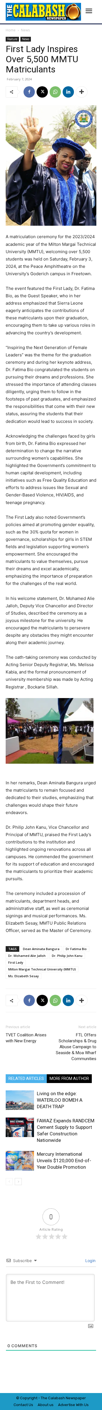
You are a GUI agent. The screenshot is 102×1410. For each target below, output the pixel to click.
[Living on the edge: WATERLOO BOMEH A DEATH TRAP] (20, 1100)
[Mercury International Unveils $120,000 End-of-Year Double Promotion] (20, 1160)
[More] (82, 92)
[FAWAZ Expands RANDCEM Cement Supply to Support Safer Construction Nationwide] (20, 1127)
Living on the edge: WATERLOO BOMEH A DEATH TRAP (59, 1100)
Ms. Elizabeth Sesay (23, 976)
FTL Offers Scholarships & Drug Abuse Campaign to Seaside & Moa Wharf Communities (76, 1046)
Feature (12, 39)
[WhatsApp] (55, 92)
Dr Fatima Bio (76, 949)
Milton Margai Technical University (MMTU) (42, 969)
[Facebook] (29, 92)
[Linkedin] (68, 92)
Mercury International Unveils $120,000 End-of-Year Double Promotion (64, 1160)
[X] (42, 92)
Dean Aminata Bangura (41, 949)
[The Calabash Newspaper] (43, 12)
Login (89, 1260)
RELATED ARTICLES (26, 1078)
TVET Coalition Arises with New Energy (26, 1037)
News (25, 30)
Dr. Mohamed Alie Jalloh (27, 955)
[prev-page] (9, 1181)
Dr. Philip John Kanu (67, 955)
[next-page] (18, 1181)
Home (11, 30)
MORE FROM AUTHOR (69, 1078)
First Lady (15, 962)
